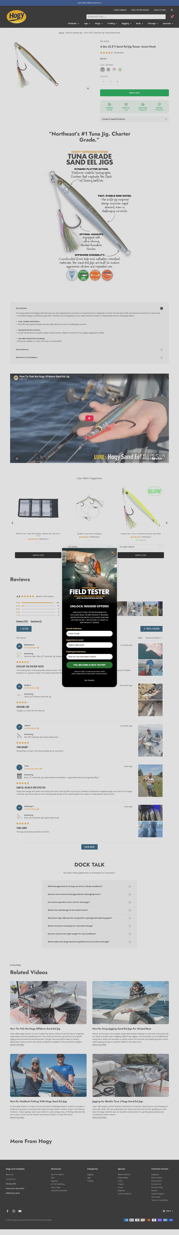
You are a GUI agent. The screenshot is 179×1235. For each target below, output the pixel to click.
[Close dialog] (112, 552)
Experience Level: (75, 640)
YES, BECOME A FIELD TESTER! (89, 664)
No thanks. (89, 680)
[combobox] (88, 645)
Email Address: (74, 628)
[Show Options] (110, 645)
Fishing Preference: (76, 651)
